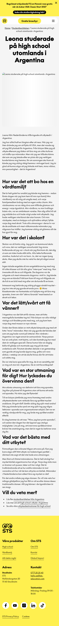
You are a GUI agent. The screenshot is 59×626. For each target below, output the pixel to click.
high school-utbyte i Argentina (34, 502)
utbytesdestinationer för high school (34, 506)
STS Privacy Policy (10, 616)
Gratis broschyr (29, 20)
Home (7, 28)
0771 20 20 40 (37, 572)
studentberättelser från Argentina (29, 499)
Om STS (34, 546)
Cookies (26, 616)
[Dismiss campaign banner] (56, 3)
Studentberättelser (20, 28)
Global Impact (37, 558)
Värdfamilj (7, 552)
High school (7, 546)
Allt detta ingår (9, 558)
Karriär (34, 552)
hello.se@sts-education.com (37, 577)
